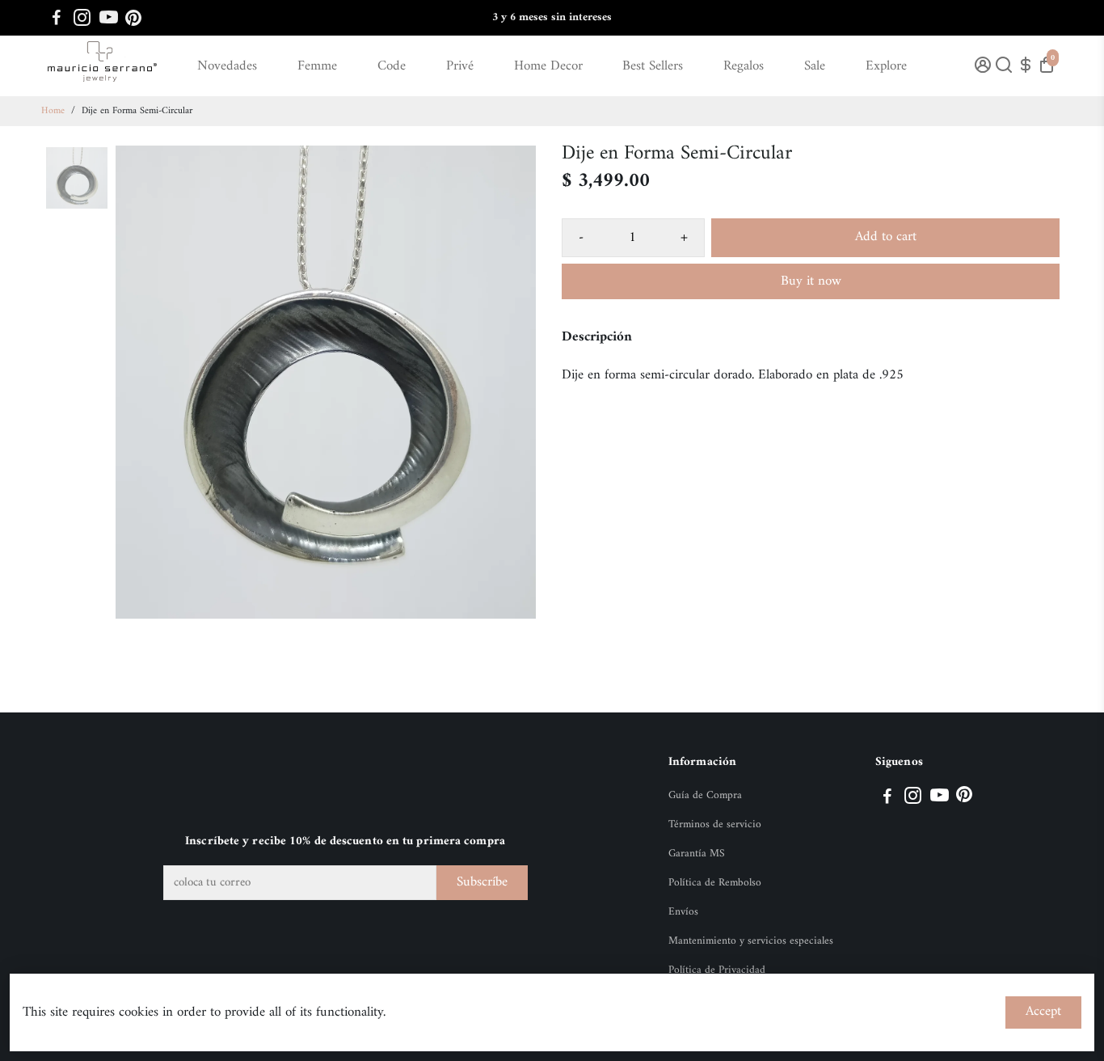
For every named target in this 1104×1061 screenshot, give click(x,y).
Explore (886, 66)
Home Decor (548, 66)
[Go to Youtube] (109, 18)
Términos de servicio (714, 825)
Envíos (683, 912)
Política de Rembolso (714, 883)
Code (391, 66)
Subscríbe (482, 882)
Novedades (227, 66)
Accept (1043, 1012)
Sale (814, 66)
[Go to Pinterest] (133, 18)
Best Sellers (652, 66)
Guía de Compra (705, 795)
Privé (460, 66)
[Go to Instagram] (82, 18)
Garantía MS (696, 854)
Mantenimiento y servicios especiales (750, 941)
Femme (317, 66)
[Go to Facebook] (56, 18)
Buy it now (811, 281)
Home (53, 111)
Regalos (743, 66)
